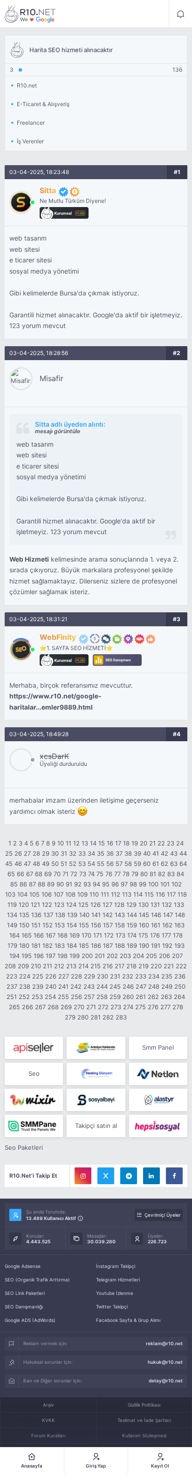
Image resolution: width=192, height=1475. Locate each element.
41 (155, 853)
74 (91, 874)
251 (12, 996)
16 (110, 843)
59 (137, 863)
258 (102, 996)
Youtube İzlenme (114, 1293)
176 (155, 935)
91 (69, 884)
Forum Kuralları (48, 1435)
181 (36, 945)
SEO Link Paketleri (25, 1293)
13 (85, 843)
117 (171, 894)
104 (22, 894)
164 (14, 935)
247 (141, 986)
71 (65, 874)
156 (96, 925)
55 (100, 863)
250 (179, 986)
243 (89, 986)
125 (83, 904)
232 (127, 976)
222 (181, 966)
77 (117, 874)
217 (119, 966)
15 (101, 843)
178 (178, 935)
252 (24, 996)
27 (27, 853)
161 (155, 925)
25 (9, 853)
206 (164, 955)
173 (120, 935)
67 (29, 874)
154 (72, 925)
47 (27, 863)
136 (36, 915)
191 (155, 945)
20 (143, 843)
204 (138, 955)
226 (50, 976)
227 (63, 976)
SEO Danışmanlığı (24, 1306)
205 (151, 955)
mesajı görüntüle (57, 431)
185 (84, 945)
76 (108, 874)
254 (50, 996)
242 (76, 986)
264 (179, 996)
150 (24, 925)
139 (72, 915)
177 (166, 935)
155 (84, 925)
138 (60, 915)
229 (89, 976)
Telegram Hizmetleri (118, 1279)
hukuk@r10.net (165, 1362)
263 (166, 996)
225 (37, 976)
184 (72, 945)
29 (45, 853)
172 (109, 935)
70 (57, 874)
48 (36, 863)
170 (86, 935)
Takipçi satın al (96, 1125)
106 (46, 894)
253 (37, 996)
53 (82, 863)
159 (132, 925)
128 (119, 904)
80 (144, 874)
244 (102, 986)
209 (23, 966)
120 (24, 904)
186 (96, 945)
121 (35, 904)
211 (47, 966)
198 (62, 955)
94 (96, 884)
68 (38, 874)
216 (108, 966)
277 (165, 1007)
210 (36, 966)
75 (99, 874)
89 (51, 884)
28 (36, 853)
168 (62, 935)
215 (95, 966)
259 (115, 996)
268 (53, 1007)
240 (50, 986)
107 (58, 894)
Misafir (51, 378)
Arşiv (48, 1405)
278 (177, 1007)
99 (142, 884)
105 (34, 894)
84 (180, 874)
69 (48, 874)
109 (82, 894)
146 (156, 915)
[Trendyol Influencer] (34, 1100)
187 (108, 945)
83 (171, 874)
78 (126, 874)
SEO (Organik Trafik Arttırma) (37, 1279)
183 (60, 945)
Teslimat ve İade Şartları (144, 1420)
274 (128, 1007)
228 (76, 976)
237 (12, 986)
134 (12, 915)
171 (97, 935)
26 (18, 853)
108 (70, 894)
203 (125, 955)
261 (141, 996)
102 (176, 884)
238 (24, 986)
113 (126, 894)
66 (20, 874)
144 (132, 915)
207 (177, 955)
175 (143, 935)
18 (126, 843)
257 (89, 996)
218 (131, 966)
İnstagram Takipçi (115, 1266)
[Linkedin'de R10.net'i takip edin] (151, 1175)
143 (120, 915)
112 (115, 894)
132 (167, 904)
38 (128, 853)
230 (102, 976)
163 (179, 925)
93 (87, 884)
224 (24, 976)
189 (132, 945)
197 (50, 955)
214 (83, 966)
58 (128, 863)
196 (39, 955)
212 (59, 966)
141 (96, 915)
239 (37, 986)
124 (71, 904)
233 (140, 976)
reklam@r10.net (164, 1343)
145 (144, 915)
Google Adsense (23, 1266)
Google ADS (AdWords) (30, 1320)
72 (73, 874)
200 (87, 955)
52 (72, 863)
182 (47, 945)
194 (14, 955)
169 (74, 935)
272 (103, 1007)
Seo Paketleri (24, 1147)
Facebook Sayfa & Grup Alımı (128, 1320)
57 (119, 863)
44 (183, 853)
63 (174, 863)
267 (40, 1007)
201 (100, 955)
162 (167, 925)
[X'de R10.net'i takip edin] (105, 1175)
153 (60, 925)
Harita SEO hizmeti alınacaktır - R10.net (30, 14)
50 (55, 863)
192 (167, 945)
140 (84, 915)
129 (131, 904)
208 (10, 966)
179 (12, 945)
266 (27, 1007)
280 (83, 1017)
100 (153, 884)
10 (60, 843)
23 (170, 843)
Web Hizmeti (29, 559)
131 (155, 904)
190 (144, 945)
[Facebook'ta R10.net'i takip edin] (174, 1175)
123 (59, 904)
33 (82, 853)
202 (112, 955)
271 (91, 1007)
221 (169, 966)
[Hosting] (96, 1074)
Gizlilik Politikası (144, 1405)
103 (10, 894)
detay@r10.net (166, 1380)
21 (152, 843)
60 (147, 863)
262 (153, 996)
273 (115, 1007)
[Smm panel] (34, 1126)
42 (164, 853)
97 (124, 884)
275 (140, 1007)
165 (26, 935)
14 (93, 843)
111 (105, 894)
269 (66, 1007)
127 (107, 904)
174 (132, 935)
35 (100, 853)
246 (128, 986)
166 (39, 935)
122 (47, 904)
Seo (34, 1073)
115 (149, 894)
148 (180, 915)
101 (165, 884)
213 (71, 966)
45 (9, 863)
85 (14, 884)
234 (153, 976)
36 (110, 853)
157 (108, 925)
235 (166, 976)
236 (179, 976)
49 (45, 863)
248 (153, 986)
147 (168, 915)
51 (64, 863)
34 (91, 853)
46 (18, 863)
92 (78, 884)
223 (11, 976)
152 (47, 925)
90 (60, 884)
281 (95, 1017)
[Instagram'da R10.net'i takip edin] (83, 1175)
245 (115, 986)
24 (180, 843)
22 (161, 843)
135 (24, 915)
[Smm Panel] (34, 1048)
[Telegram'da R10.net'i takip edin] (128, 1175)
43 (174, 853)
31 (64, 853)
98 (133, 884)
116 (160, 894)
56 (110, 863)
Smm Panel (158, 1047)
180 (24, 945)
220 (156, 966)
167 (50, 935)
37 (119, 853)
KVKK (48, 1420)
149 (12, 925)
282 (108, 1017)
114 (138, 894)
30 (55, 853)
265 (14, 1007)
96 (115, 884)
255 (63, 996)
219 (143, 966)
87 (32, 884)
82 (161, 874)
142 (108, 915)
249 (166, 986)
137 (48, 915)
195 (26, 955)
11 (68, 843)
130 (143, 904)
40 (147, 853)
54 (91, 863)
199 (74, 955)
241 (63, 986)
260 (128, 996)
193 (179, 945)
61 (155, 863)
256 (76, 996)
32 (72, 853)
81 (153, 874)
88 (41, 884)
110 (94, 894)
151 (36, 925)
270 (79, 1007)
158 (120, 925)
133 (179, 904)
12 (76, 843)
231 (115, 976)
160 (144, 925)
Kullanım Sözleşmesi (144, 1435)
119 (12, 904)
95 (106, 884)
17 (118, 843)
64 (183, 863)
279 (70, 1017)
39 (137, 853)
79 (134, 874)
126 (95, 904)
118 (182, 894)
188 (120, 945)
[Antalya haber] (96, 1048)
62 (164, 863)
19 (134, 843)
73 (82, 874)
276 (153, 1007)
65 (11, 874)
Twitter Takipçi (112, 1306)
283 (121, 1017)
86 (23, 884)
